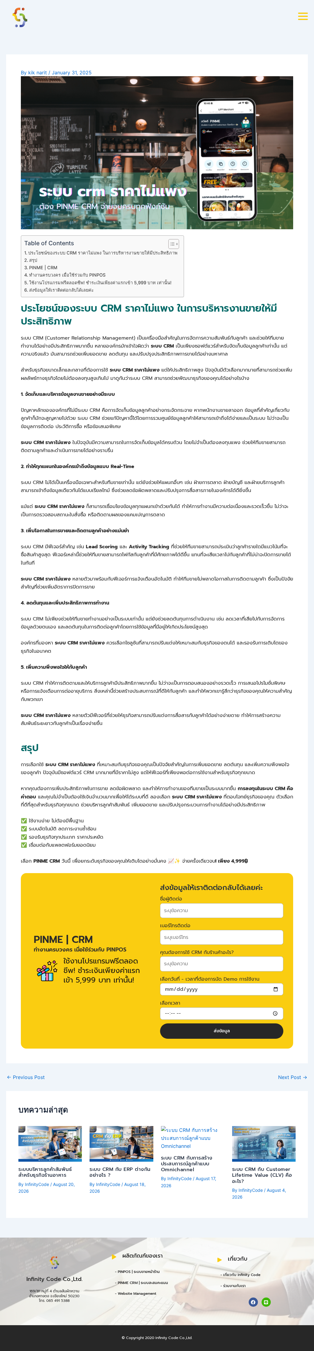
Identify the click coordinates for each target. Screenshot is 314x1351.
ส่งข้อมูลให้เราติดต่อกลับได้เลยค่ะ (61, 290)
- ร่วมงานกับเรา (233, 1286)
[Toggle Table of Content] (171, 244)
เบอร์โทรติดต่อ (175, 925)
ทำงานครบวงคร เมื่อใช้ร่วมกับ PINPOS (67, 275)
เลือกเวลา (170, 1003)
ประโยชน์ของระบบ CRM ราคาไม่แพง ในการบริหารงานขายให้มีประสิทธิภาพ (103, 252)
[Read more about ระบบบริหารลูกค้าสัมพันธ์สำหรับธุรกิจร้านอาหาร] (50, 1143)
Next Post (292, 1077)
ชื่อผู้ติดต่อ (171, 899)
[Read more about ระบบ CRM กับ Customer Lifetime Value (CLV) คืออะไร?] (264, 1143)
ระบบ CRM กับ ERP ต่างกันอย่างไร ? (120, 1172)
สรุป (33, 260)
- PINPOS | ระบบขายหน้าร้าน (137, 1271)
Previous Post (26, 1077)
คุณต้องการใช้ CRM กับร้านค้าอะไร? (197, 952)
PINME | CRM (43, 267)
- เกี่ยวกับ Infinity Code (240, 1275)
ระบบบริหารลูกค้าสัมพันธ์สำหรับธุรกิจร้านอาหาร (45, 1172)
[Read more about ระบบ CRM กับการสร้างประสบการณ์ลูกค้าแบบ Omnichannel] (192, 1138)
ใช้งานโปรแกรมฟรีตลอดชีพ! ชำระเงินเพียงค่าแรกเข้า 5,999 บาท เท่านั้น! (100, 282)
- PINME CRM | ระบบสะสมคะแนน (141, 1283)
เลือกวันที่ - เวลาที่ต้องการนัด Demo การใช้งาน (209, 979)
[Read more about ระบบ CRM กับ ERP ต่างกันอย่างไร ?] (121, 1143)
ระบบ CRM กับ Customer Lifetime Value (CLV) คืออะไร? (262, 1175)
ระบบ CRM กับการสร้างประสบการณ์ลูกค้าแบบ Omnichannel (187, 1163)
